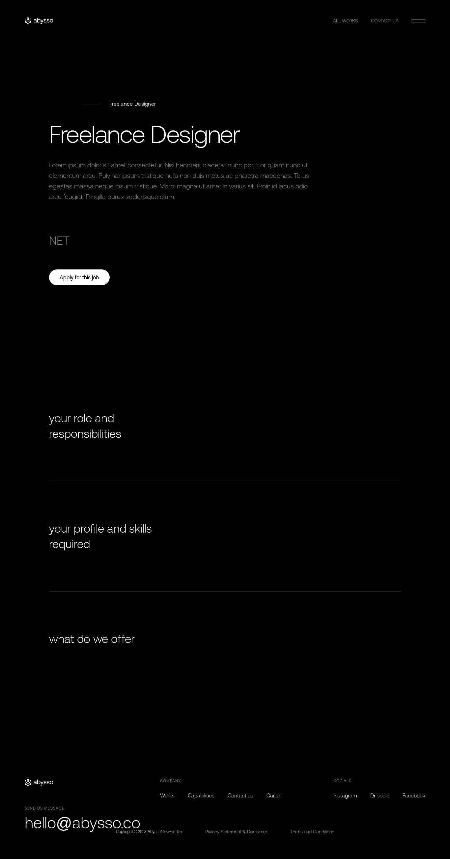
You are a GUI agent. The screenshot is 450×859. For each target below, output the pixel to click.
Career (274, 795)
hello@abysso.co (82, 823)
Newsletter (171, 831)
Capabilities (201, 795)
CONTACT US (384, 20)
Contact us (240, 795)
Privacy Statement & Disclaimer (236, 831)
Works (167, 795)
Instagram (345, 795)
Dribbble (379, 795)
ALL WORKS (345, 20)
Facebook (414, 795)
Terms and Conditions (312, 831)
